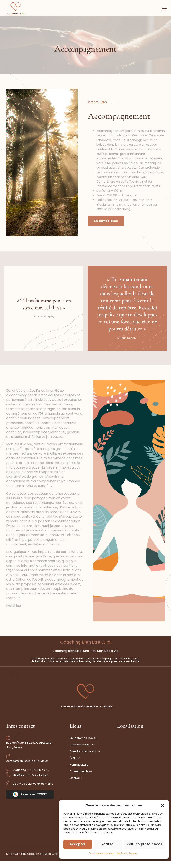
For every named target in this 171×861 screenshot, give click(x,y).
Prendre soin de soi (83, 751)
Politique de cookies (101, 853)
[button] (163, 805)
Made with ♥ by (16, 854)
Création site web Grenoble (46, 854)
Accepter (78, 844)
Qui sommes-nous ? (83, 738)
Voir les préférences (144, 844)
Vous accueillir (79, 745)
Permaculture (79, 765)
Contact (75, 778)
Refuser (108, 844)
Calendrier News (81, 771)
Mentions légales (126, 853)
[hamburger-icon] (164, 9)
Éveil (72, 758)
